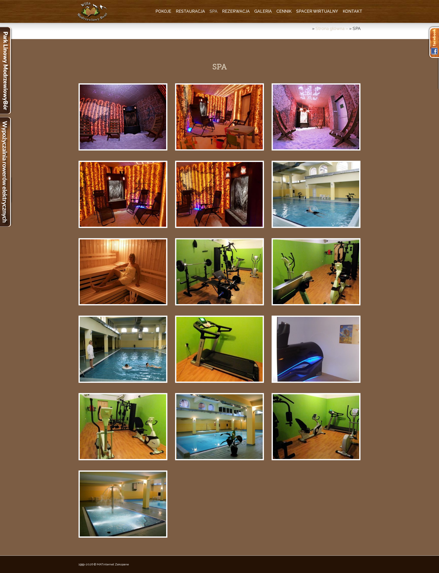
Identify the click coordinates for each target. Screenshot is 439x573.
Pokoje (163, 11)
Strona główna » (332, 28)
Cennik (284, 11)
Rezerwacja (236, 11)
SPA (213, 11)
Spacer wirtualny (317, 11)
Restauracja (190, 11)
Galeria (263, 11)
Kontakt (352, 11)
